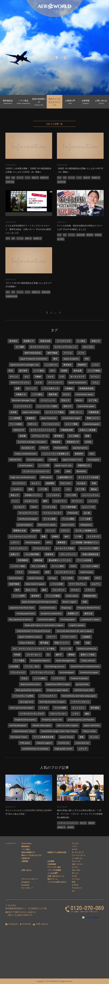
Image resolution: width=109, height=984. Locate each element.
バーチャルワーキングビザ (32, 713)
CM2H (34, 507)
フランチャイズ (18, 672)
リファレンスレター (52, 513)
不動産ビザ (21, 394)
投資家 (64, 370)
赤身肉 (55, 536)
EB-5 (8, 178)
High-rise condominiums (23, 477)
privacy (52, 578)
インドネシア (94, 536)
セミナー (36, 483)
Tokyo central (88, 660)
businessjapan (67, 672)
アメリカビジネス (51, 424)
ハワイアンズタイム (80, 701)
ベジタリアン (58, 678)
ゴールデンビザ (64, 341)
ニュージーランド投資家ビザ (56, 453)
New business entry (30, 684)
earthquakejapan (18, 725)
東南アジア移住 (88, 654)
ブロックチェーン (68, 554)
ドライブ (90, 590)
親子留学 (61, 239)
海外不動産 (52, 352)
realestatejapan (91, 424)
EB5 (13, 178)
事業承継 (38, 560)
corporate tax (82, 743)
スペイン (95, 376)
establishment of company (35, 748)
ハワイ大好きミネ (50, 388)
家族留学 (82, 364)
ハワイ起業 (86, 519)
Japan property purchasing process (39, 601)
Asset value (71, 595)
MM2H (79, 400)
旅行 (67, 536)
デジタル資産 (50, 519)
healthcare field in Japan (58, 684)
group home (82, 684)
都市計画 (88, 613)
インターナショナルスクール (36, 471)
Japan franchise (48, 418)
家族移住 (56, 442)
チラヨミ (75, 590)
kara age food (26, 701)
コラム (95, 382)
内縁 (88, 642)
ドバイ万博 (44, 465)
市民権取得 (23, 560)
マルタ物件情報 (32, 554)
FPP (57, 471)
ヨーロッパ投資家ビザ (85, 530)
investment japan (84, 394)
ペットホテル (53, 495)
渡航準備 (53, 394)
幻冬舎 (88, 442)
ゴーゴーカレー (34, 654)
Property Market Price (88, 607)
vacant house (66, 737)
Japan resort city (63, 465)
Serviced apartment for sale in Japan (74, 631)
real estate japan (86, 406)
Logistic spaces (77, 625)
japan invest (68, 524)
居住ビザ (15, 495)
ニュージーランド (23, 406)
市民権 (17, 654)
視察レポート (76, 412)
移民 (45, 501)
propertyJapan (25, 524)
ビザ (62, 376)
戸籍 (77, 642)
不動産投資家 (67, 430)
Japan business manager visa (25, 364)
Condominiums (47, 607)
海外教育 (36, 530)
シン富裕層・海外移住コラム (85, 542)
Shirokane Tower (19, 737)
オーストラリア (77, 376)
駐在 (11, 370)
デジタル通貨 (68, 519)
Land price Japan (46, 619)
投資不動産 (14, 584)
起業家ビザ (73, 613)
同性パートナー (62, 642)
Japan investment (77, 382)
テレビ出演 (68, 578)
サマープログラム (77, 584)
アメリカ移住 (16, 424)
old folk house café (84, 690)
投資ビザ (35, 178)
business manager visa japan (32, 442)
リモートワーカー (58, 713)
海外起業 (78, 370)
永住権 (13, 412)
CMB (68, 471)
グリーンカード (55, 382)
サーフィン (77, 501)
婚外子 (59, 654)
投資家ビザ (44, 178)
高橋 (87, 436)
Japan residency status (30, 636)
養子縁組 (44, 642)
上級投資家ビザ (65, 477)
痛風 (44, 536)
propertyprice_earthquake (81, 719)
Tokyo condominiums (25, 453)
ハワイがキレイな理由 (23, 696)
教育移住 (90, 235)
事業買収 (62, 542)
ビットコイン (78, 707)
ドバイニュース (48, 400)
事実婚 (71, 654)
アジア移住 (19, 660)
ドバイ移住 (39, 370)
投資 (31, 489)
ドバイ (81, 352)
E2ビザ (66, 394)
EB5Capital (46, 477)
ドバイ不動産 (94, 370)
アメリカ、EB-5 (32, 666)
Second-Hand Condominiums (85, 666)
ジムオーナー (60, 501)
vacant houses (35, 578)
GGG (92, 453)
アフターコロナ (69, 636)
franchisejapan (33, 542)
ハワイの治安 (57, 584)
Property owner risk (52, 719)
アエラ (20, 572)
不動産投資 (94, 412)
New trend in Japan (35, 584)
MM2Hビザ (19, 430)
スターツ (51, 636)
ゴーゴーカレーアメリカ (42, 672)
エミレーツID (88, 507)
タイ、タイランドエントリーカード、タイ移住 (34, 648)
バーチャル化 (49, 507)
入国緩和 (86, 636)
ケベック (50, 530)
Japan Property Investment (33, 358)
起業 (18, 388)
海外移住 (98, 235)
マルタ (51, 376)
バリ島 (78, 536)
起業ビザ (15, 554)
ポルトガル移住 (38, 566)
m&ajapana (85, 524)
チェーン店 (66, 648)
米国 (85, 601)
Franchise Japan (35, 459)
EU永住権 (14, 666)
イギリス (65, 530)
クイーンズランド (19, 548)
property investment (51, 613)
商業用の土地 (20, 530)
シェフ (56, 489)
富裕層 (23, 436)
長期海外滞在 (90, 595)
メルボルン (17, 489)
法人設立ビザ (28, 447)
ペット (15, 501)
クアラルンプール (40, 436)
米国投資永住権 (11, 296)
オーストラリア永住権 (88, 477)
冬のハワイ (31, 590)
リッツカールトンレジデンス (22, 536)
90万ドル (32, 424)
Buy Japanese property (20, 619)
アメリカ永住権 (84, 560)
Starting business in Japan (52, 701)
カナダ (39, 382)
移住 (55, 358)
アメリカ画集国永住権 (44, 737)
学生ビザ (65, 400)
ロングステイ (19, 483)
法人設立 (81, 483)
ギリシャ (14, 376)
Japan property (71, 358)
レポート (15, 542)
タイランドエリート (39, 347)
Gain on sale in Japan (67, 725)
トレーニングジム (90, 495)
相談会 (94, 489)
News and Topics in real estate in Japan (44, 625)
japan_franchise (91, 725)
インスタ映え (40, 678)
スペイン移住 (58, 566)
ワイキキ (44, 707)
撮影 (87, 713)
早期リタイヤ (93, 418)
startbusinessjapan (28, 519)
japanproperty (80, 447)
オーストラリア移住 (55, 412)
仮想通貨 (50, 483)
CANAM (52, 459)
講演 (44, 590)
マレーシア (31, 388)
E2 (48, 654)
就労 (47, 572)
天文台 (24, 678)
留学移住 (58, 436)
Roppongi (66, 607)
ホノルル (94, 737)
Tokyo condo (89, 731)
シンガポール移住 (90, 566)
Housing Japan (68, 619)
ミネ (68, 489)
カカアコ (96, 584)
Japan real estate (31, 412)
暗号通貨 (95, 707)
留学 (17, 590)
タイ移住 (81, 341)
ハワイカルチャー (48, 696)
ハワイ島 (43, 489)
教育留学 (79, 453)
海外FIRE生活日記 (33, 352)
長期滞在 (50, 554)
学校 (94, 483)
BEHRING (81, 471)
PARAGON (72, 513)
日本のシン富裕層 (87, 430)
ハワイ (27, 178)
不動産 (38, 376)
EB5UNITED (15, 459)
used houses (86, 572)
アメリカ (20, 178)
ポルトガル (88, 347)
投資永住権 (10, 182)
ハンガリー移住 (18, 566)
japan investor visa (72, 459)
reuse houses (15, 578)
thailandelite (60, 447)
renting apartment (26, 613)
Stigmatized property (25, 719)
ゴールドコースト (41, 548)
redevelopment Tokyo (24, 731)
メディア (83, 748)
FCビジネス (66, 483)
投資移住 (31, 418)
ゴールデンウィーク (28, 513)
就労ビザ (68, 406)
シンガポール (51, 364)
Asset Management (65, 660)
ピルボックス (31, 501)
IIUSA (73, 566)
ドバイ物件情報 (69, 507)
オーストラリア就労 (65, 548)
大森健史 (69, 388)
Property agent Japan (57, 690)
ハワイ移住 (37, 394)
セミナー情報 (71, 424)
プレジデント (59, 590)
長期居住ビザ (73, 442)
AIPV (49, 542)
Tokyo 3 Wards (26, 642)
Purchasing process (55, 666)
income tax (63, 743)
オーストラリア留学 (89, 548)
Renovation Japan (46, 524)
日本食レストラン (33, 495)
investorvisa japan (89, 672)
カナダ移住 (74, 436)
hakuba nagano (44, 743)
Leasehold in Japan (90, 619)
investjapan (93, 459)
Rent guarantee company (28, 690)
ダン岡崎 (20, 347)
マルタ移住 (84, 578)
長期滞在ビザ (84, 465)
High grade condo (63, 748)
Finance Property (79, 678)
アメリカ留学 (19, 595)
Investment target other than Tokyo (59, 731)
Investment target (71, 418)
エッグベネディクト (65, 572)
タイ (27, 376)
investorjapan (26, 465)
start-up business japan (21, 707)
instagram (34, 572)
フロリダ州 (71, 495)
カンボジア (20, 507)
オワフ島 (80, 489)
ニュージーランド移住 (47, 406)
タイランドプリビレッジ (66, 347)
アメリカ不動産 (53, 595)
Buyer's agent (69, 601)
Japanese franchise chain (22, 607)
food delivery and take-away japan (79, 696)
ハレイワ (93, 501)
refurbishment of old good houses (33, 631)
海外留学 (35, 595)
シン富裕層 (15, 418)
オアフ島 (93, 400)
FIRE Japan (25, 743)
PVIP (98, 578)
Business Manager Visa (23, 400)
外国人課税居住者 (90, 554)
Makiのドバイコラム (20, 382)
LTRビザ (44, 447)
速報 (82, 737)
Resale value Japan (42, 725)
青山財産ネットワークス (60, 560)
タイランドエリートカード (42, 430)
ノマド (76, 713)
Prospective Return (40, 660)
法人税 (87, 513)
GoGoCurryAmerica (87, 648)
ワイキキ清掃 (60, 707)
